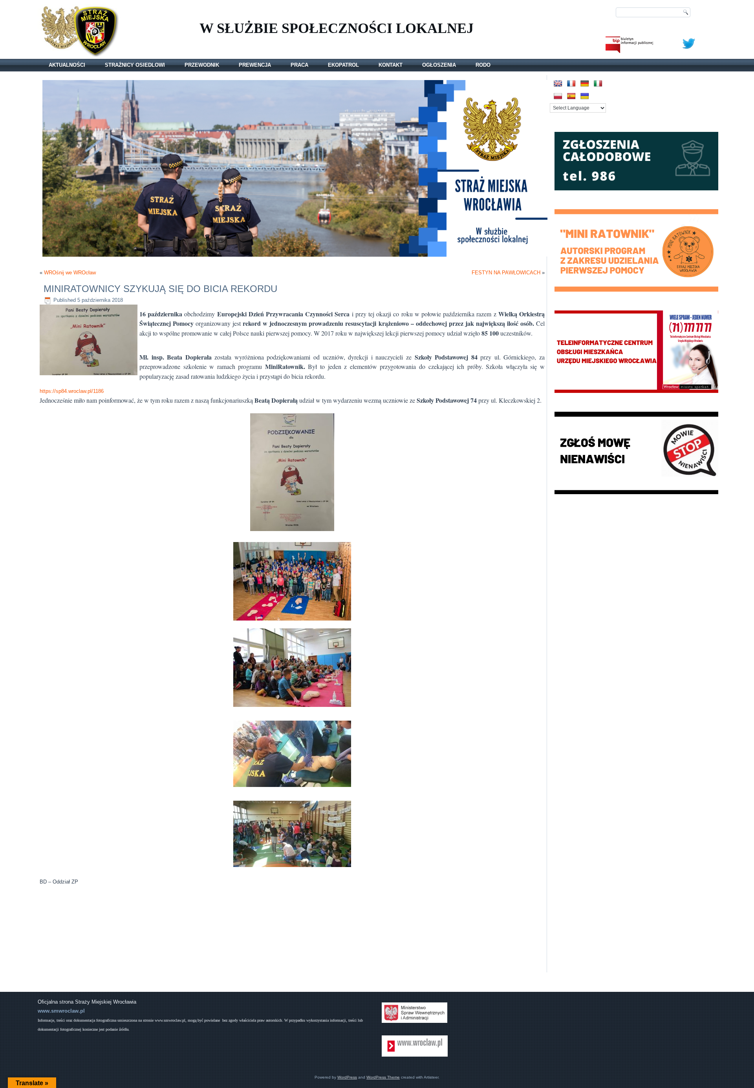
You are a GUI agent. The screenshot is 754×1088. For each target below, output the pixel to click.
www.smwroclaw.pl (61, 1011)
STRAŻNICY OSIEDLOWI (135, 65)
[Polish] (558, 96)
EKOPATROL (343, 65)
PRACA (299, 65)
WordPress (347, 1077)
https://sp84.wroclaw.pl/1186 (72, 391)
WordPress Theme (383, 1077)
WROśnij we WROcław (70, 273)
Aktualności (67, 65)
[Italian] (598, 84)
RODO (483, 65)
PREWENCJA (255, 65)
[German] (584, 84)
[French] (571, 84)
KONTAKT (391, 65)
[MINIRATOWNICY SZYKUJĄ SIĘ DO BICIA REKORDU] (89, 375)
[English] (558, 84)
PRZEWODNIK (202, 65)
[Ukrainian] (584, 96)
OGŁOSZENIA (439, 65)
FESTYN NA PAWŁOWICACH (506, 273)
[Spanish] (571, 96)
